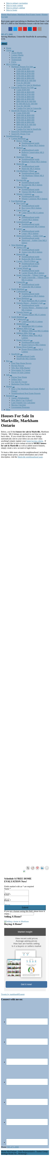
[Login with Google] (8, 469)
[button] (34, 67)
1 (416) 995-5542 (8, 541)
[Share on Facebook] (23, 872)
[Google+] (20, 29)
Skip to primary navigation (17, 3)
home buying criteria (34, 441)
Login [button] (25, 468)
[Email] (40, 29)
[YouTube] (35, 29)
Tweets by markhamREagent (12, 994)
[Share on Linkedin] (42, 868)
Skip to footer (11, 10)
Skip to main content (14, 5)
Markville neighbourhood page (30, 457)
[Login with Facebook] (3, 469)
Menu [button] (4, 44)
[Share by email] (47, 868)
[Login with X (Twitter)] (14, 469)
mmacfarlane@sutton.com (12, 543)
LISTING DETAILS (8, 529)
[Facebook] (10, 29)
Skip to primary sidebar (15, 8)
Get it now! (26, 984)
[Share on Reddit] (33, 868)
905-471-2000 (7, 34)
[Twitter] (15, 29)
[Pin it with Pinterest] (37, 868)
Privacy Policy (34, 1154)
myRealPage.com (29, 860)
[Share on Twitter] (28, 868)
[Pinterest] (25, 29)
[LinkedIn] (30, 29)
